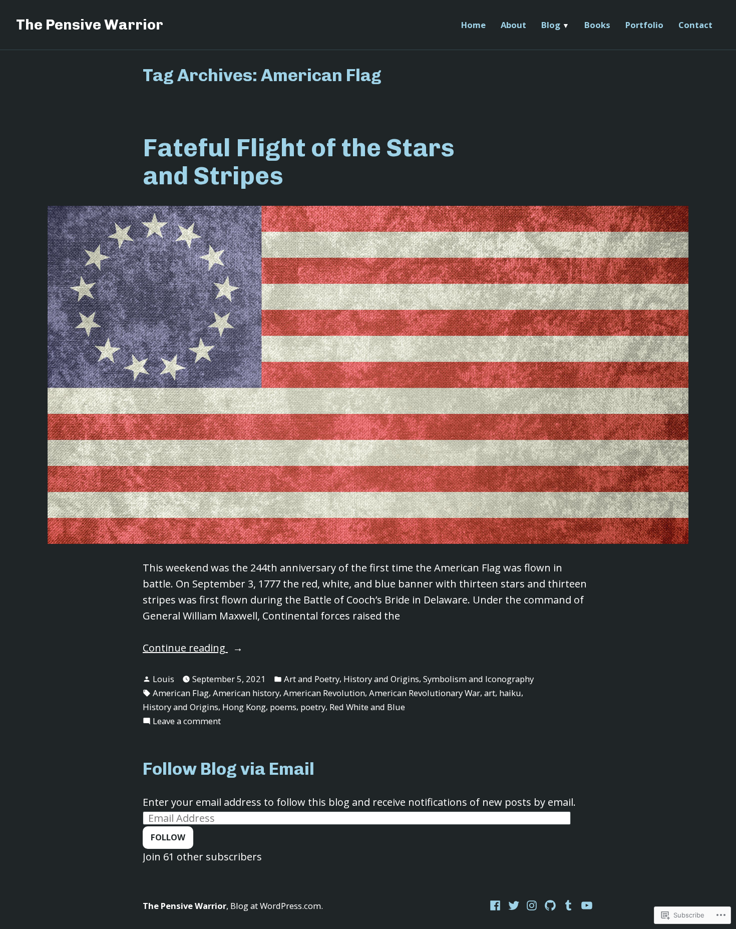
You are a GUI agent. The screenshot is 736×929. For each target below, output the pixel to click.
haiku (510, 693)
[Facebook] (496, 905)
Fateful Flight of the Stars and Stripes (299, 161)
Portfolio (644, 25)
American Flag (181, 693)
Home (473, 25)
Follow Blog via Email (228, 769)
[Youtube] (585, 905)
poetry (312, 707)
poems (283, 707)
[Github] (550, 905)
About (513, 25)
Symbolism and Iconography (478, 679)
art (489, 693)
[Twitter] (514, 905)
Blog (550, 25)
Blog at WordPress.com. (276, 905)
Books (597, 25)
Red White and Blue (367, 707)
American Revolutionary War (424, 693)
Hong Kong (244, 707)
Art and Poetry (311, 679)
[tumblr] (568, 905)
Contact (695, 25)
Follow (168, 837)
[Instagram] (532, 905)
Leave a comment (187, 721)
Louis (163, 679)
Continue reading (185, 648)
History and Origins (381, 679)
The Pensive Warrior (89, 24)
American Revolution (324, 693)
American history (246, 693)
